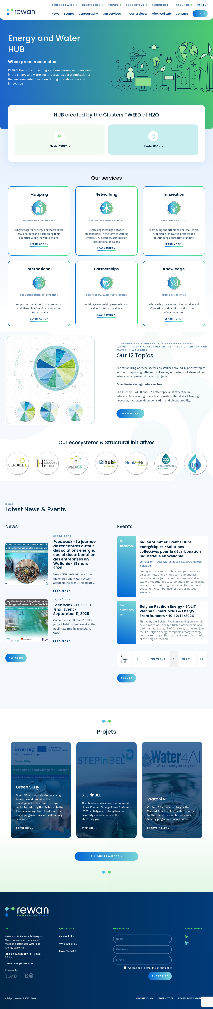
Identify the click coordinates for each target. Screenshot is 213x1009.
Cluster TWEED (63, 5)
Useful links (66, 936)
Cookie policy (144, 998)
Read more (61, 591)
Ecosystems (135, 5)
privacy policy (164, 967)
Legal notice (165, 998)
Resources (160, 5)
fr (198, 5)
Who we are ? (68, 944)
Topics (113, 5)
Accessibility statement (193, 998)
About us (183, 5)
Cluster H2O (91, 5)
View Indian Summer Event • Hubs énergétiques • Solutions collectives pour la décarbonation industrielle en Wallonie (162, 566)
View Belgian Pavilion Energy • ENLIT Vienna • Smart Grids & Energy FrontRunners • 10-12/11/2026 (162, 622)
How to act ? (67, 951)
